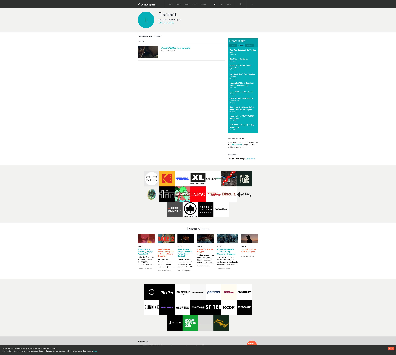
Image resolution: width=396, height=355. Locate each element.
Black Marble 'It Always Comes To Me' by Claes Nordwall (185, 252)
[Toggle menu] (252, 4)
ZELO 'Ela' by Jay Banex (239, 59)
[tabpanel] (243, 90)
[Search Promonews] (240, 4)
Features (186, 4)
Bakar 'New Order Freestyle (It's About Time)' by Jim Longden (242, 108)
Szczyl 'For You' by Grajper (205, 250)
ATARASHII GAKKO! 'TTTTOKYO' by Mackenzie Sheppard (226, 251)
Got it (391, 348)
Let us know (250, 158)
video (140, 246)
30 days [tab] (240, 45)
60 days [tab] (249, 45)
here (95, 351)
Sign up (228, 4)
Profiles (195, 4)
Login (221, 4)
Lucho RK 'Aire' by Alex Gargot (241, 92)
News (178, 4)
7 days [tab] (233, 45)
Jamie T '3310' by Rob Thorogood (248, 250)
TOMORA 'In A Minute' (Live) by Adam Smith (145, 251)
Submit (203, 4)
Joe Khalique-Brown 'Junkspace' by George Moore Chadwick (166, 252)
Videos (170, 4)
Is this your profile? (166, 23)
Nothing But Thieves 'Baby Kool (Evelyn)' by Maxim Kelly (242, 84)
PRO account (237, 144)
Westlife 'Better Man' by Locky (175, 48)
